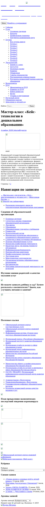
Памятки (13, 71)
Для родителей (11, 62)
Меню (4, 23)
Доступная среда (12, 256)
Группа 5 (13, 52)
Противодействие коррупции (17, 252)
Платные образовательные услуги (19, 242)
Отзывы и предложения (19, 96)
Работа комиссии (17, 92)
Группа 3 (13, 48)
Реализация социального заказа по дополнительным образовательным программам (25, 206)
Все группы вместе (17, 42)
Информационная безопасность (18, 250)
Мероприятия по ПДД (19, 87)
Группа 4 (13, 50)
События (9, 27)
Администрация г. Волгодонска (18, 380)
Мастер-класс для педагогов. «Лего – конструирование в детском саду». (16, 196)
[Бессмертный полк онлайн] (2, 394)
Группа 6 (13, 54)
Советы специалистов (19, 75)
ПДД (7, 85)
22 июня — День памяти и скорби (19, 491)
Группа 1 (13, 44)
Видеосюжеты (11, 83)
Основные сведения (18, 31)
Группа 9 (13, 60)
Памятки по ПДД (17, 89)
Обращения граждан (14, 100)
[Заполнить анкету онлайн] (2, 280)
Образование (11, 227)
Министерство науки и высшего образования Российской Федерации (23, 359)
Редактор (23, 130)
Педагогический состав (15, 233)
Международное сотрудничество (18, 258)
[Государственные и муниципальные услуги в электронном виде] (2, 444)
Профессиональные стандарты (18, 254)
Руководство (10, 231)
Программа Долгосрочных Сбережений (21, 483)
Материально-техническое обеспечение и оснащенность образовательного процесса (22, 236)
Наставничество (12, 264)
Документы (10, 225)
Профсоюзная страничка (20, 36)
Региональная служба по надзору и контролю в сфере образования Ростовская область (24, 369)
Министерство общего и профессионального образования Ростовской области (23, 365)
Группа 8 (13, 58)
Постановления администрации (22, 77)
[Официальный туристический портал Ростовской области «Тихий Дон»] (2, 453)
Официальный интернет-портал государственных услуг (18, 326)
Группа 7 (13, 56)
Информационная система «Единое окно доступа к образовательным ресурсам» (22, 334)
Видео (12, 94)
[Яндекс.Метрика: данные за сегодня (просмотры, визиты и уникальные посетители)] (8, 505)
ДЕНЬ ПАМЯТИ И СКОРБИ (17, 489)
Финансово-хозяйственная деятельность (21, 244)
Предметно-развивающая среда (22, 38)
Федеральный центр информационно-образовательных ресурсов (21, 350)
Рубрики (4, 468)
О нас (8, 29)
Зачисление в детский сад (16, 102)
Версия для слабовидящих (13, 201)
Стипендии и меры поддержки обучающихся (23, 239)
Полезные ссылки (17, 69)
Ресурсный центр (12, 98)
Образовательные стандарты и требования (22, 229)
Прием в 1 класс (16, 65)
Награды (13, 33)
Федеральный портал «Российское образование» (25, 339)
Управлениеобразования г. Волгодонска (21, 382)
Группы (9, 40)
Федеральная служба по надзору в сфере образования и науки (21, 346)
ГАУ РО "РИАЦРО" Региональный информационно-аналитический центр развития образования (25, 374)
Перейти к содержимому (17, 23)
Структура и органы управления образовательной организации (18, 222)
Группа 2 (13, 46)
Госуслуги (14, 67)
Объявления (15, 73)
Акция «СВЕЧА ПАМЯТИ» (17, 487)
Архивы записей (7, 500)
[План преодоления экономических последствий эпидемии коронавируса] (2, 406)
